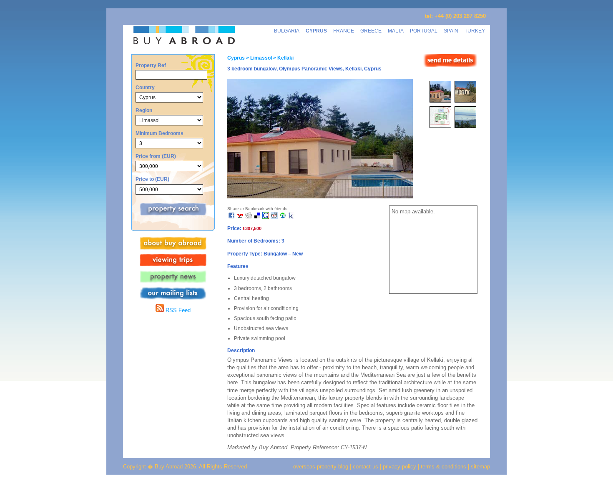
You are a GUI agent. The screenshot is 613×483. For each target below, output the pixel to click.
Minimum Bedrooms (159, 133)
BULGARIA (286, 30)
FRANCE (343, 30)
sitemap (479, 466)
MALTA (396, 30)
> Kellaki (283, 58)
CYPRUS (316, 30)
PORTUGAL (423, 30)
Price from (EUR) (156, 156)
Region (144, 110)
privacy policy (399, 466)
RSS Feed (177, 310)
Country (145, 87)
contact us (365, 466)
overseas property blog (320, 466)
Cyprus (236, 58)
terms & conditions (444, 466)
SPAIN (451, 30)
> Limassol (258, 58)
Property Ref (151, 65)
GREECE (371, 30)
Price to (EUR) (152, 179)
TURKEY (475, 30)
